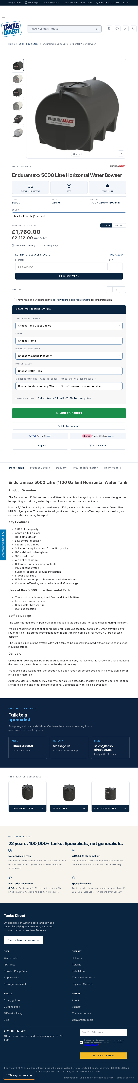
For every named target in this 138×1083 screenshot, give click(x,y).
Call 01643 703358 (109, 2)
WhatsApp (33, 2)
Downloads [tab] (113, 467)
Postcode (19, 260)
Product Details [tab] (40, 467)
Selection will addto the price (64, 398)
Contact (76, 1006)
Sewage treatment (15, 984)
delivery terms (60, 299)
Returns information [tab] (85, 467)
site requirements (80, 299)
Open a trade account (23, 940)
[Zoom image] (121, 153)
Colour (16, 210)
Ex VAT (106, 225)
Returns (76, 964)
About (75, 1000)
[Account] (125, 29)
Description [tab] (16, 467)
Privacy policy (70, 1077)
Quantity (16, 289)
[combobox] (64, 29)
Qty (111, 260)
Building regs (12, 1006)
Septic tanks (11, 977)
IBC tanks (9, 964)
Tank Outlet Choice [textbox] (27, 318)
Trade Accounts (51, 2)
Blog (6, 1019)
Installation (78, 971)
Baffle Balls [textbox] (23, 364)
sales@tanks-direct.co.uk (79, 2)
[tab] (18, 65)
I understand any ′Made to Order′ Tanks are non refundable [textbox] (55, 379)
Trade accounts (81, 1013)
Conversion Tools (82, 1019)
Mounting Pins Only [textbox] (27, 349)
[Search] (97, 29)
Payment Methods (83, 984)
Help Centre (15, 2)
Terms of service (124, 1077)
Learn (48, 436)
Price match (100, 445)
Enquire (42, 445)
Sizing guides (12, 1000)
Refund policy (106, 1077)
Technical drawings (83, 977)
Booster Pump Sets (15, 971)
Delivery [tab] (61, 467)
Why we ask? (116, 255)
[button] (3, 16)
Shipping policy (88, 1077)
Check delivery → (69, 276)
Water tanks (11, 958)
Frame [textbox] (18, 333)
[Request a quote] (109, 29)
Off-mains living (13, 1013)
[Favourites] (117, 29)
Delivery (77, 958)
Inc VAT (119, 225)
